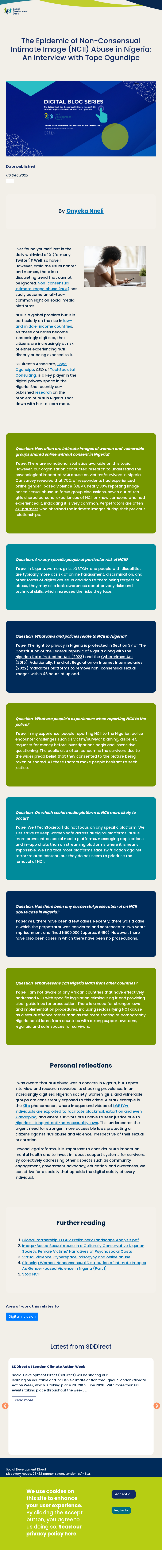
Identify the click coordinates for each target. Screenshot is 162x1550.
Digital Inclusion (22, 1316)
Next (156, 1406)
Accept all (123, 1494)
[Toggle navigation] (137, 82)
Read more (38, 1405)
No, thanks (121, 1510)
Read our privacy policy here (54, 1530)
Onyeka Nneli (85, 211)
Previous (5, 1406)
